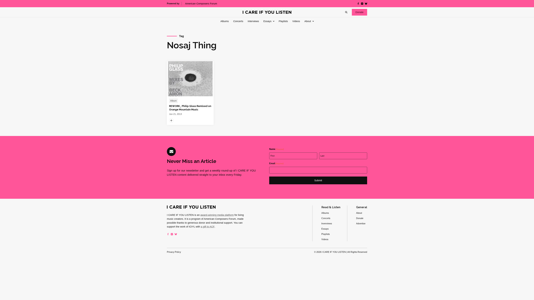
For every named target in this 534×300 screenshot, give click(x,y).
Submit (318, 180)
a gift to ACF (208, 226)
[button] (359, 12)
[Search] (346, 12)
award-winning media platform (217, 215)
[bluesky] (366, 3)
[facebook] (358, 3)
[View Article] (190, 93)
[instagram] (362, 3)
